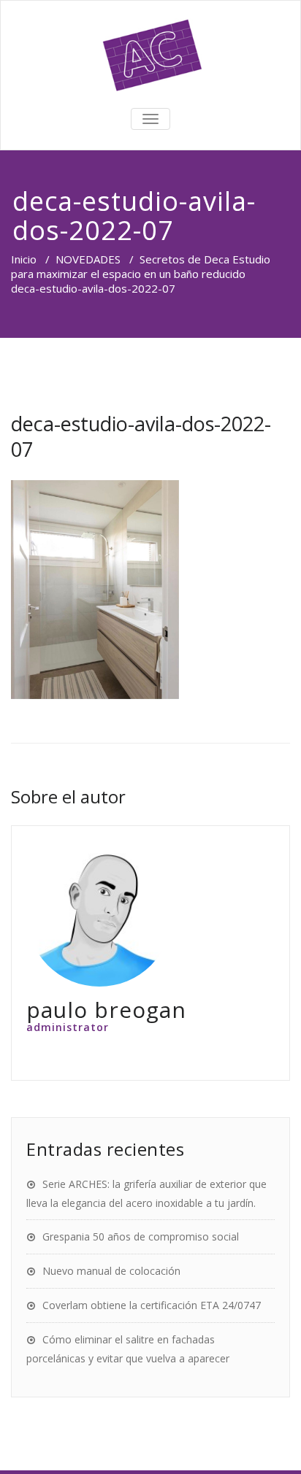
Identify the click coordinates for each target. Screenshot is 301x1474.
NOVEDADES (88, 259)
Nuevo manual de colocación (111, 1271)
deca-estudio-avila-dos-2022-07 (141, 436)
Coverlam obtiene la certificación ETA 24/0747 (151, 1305)
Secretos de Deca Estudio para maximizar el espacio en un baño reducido (140, 266)
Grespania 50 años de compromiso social (140, 1236)
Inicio (24, 259)
